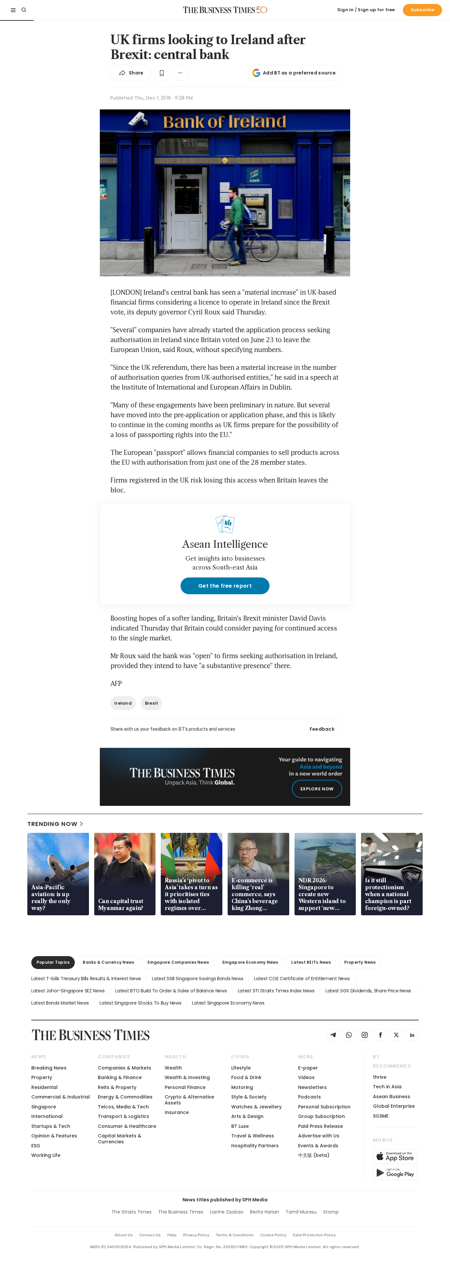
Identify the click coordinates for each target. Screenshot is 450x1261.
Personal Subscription (324, 1106)
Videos (306, 1077)
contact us (150, 1235)
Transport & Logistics (123, 1116)
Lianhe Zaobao (226, 1212)
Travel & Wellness (252, 1135)
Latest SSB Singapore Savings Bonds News (197, 978)
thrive (379, 1077)
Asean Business (391, 1096)
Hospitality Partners (255, 1145)
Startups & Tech (50, 1126)
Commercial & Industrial (60, 1097)
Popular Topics (53, 962)
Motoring (242, 1087)
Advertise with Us (318, 1135)
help (172, 1235)
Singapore (43, 1106)
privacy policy (196, 1235)
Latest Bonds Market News (60, 1003)
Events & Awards (318, 1145)
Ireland (123, 703)
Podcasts (309, 1097)
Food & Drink (246, 1077)
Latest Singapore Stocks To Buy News (140, 1003)
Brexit (151, 703)
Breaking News (49, 1068)
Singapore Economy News (250, 962)
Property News (360, 962)
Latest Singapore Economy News (228, 1003)
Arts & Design (247, 1116)
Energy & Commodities (125, 1097)
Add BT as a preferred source (299, 73)
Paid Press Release (320, 1126)
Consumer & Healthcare (127, 1126)
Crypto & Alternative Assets (189, 1100)
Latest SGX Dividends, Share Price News (368, 990)
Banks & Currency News (108, 962)
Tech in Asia (387, 1086)
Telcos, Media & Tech (123, 1106)
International (47, 1116)
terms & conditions (235, 1235)
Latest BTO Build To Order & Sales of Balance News (171, 990)
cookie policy (273, 1235)
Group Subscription (321, 1116)
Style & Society (249, 1097)
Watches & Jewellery (256, 1106)
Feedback (322, 729)
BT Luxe (240, 1126)
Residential (44, 1087)
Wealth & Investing (187, 1077)
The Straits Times (131, 1212)
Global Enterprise (394, 1106)
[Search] (23, 10)
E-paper (308, 1068)
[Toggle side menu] (13, 10)
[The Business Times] (219, 10)
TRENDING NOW (52, 824)
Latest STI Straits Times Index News (276, 990)
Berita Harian (264, 1212)
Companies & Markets (124, 1068)
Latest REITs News (311, 962)
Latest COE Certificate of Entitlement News (302, 978)
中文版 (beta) (313, 1155)
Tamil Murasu (301, 1212)
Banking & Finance (120, 1077)
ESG (35, 1145)
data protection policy (314, 1235)
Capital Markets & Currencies (119, 1138)
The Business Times (180, 1212)
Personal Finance (185, 1087)
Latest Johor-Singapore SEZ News (67, 990)
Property (41, 1077)
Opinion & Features (54, 1135)
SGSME (380, 1116)
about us (124, 1235)
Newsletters (312, 1087)
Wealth (173, 1068)
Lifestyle (241, 1068)
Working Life (45, 1155)
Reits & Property (117, 1087)
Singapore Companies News (178, 962)
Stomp (331, 1212)
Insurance (177, 1112)
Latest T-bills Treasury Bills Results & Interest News (86, 978)
